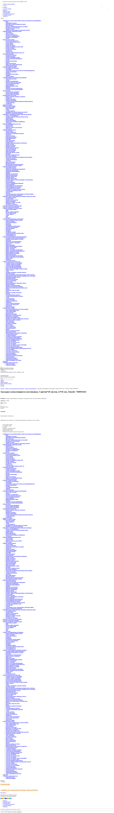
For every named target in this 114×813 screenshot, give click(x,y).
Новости (5, 10)
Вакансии (5, 16)
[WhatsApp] (8, 798)
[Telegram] (4, 798)
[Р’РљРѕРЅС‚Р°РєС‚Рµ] (1, 798)
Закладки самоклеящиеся (30, 388)
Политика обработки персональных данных (10, 809)
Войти (2, 381)
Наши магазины (6, 11)
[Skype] (11, 798)
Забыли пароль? (4, 382)
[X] (5, 798)
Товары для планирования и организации (14, 388)
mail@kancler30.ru (5, 375)
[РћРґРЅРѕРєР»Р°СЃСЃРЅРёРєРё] (2, 798)
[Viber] (7, 798)
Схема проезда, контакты (9, 13)
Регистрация (8, 383)
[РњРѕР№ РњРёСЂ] (9, 798)
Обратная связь (6, 12)
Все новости (3, 792)
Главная (2, 388)
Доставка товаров (7, 15)
